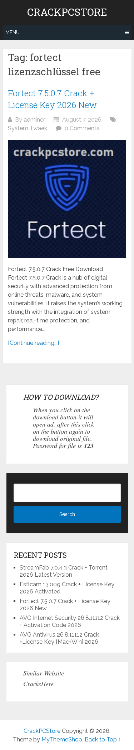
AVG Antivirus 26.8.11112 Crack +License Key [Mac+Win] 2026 (59, 638)
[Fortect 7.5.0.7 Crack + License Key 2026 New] (67, 199)
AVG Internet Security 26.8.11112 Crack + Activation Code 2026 (70, 621)
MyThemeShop (61, 739)
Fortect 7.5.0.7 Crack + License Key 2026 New (52, 99)
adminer (34, 119)
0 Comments (82, 128)
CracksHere (38, 683)
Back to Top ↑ (103, 739)
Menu (12, 32)
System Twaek (27, 128)
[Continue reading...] (33, 343)
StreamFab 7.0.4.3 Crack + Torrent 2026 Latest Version (64, 571)
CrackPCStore (67, 12)
